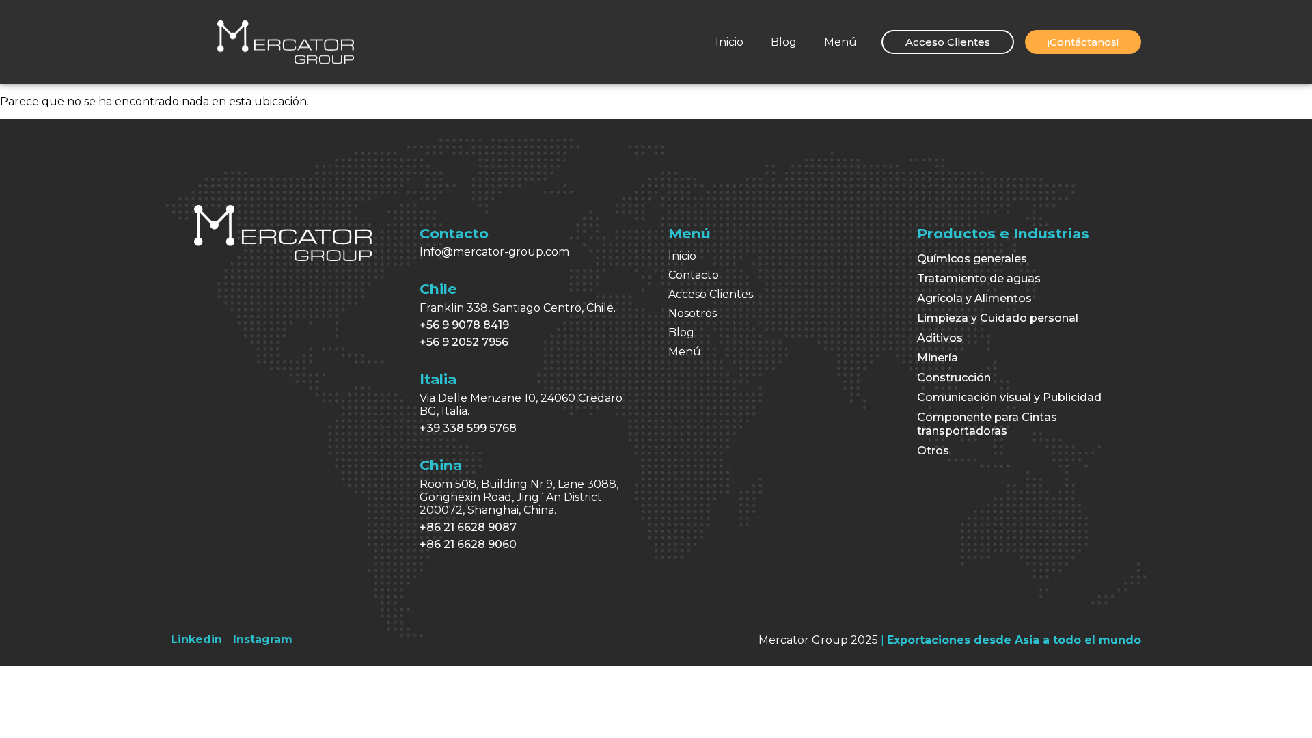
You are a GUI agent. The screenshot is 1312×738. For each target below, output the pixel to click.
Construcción (954, 377)
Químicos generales (972, 258)
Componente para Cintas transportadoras (987, 424)
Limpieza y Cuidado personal (997, 318)
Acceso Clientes (710, 294)
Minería (937, 357)
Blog (784, 42)
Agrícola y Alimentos (974, 298)
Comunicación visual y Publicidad (1009, 397)
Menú (840, 42)
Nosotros (692, 313)
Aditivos (940, 337)
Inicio (729, 42)
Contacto (693, 275)
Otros (933, 450)
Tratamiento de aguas (979, 278)
